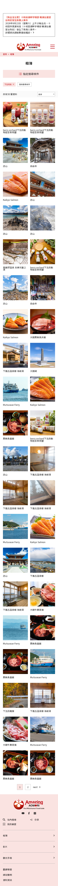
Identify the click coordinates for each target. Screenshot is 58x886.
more (5, 103)
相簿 (5, 835)
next (35, 787)
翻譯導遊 (7, 869)
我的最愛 (11, 824)
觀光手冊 (7, 858)
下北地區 (8, 84)
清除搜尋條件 (24, 84)
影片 (5, 846)
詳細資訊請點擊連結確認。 (18, 32)
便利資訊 (7, 880)
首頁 (5, 54)
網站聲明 (7, 874)
